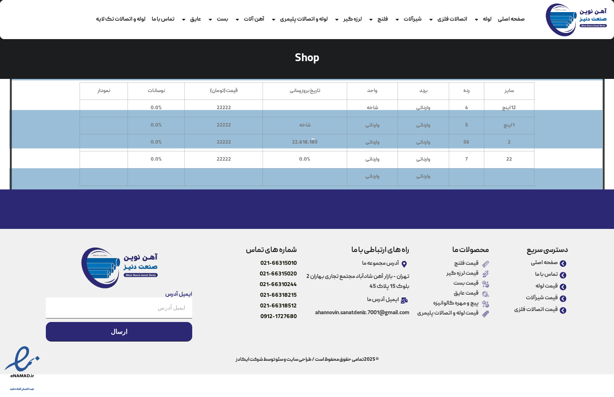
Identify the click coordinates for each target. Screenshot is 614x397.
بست (222, 19)
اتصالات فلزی (452, 19)
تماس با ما (163, 19)
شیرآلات (413, 19)
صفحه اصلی (511, 19)
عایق (195, 19)
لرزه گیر (352, 19)
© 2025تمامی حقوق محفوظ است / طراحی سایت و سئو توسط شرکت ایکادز (307, 359)
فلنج (382, 19)
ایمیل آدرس (178, 294)
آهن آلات (254, 19)
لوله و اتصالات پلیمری (304, 19)
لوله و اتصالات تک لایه (120, 19)
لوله (487, 19)
